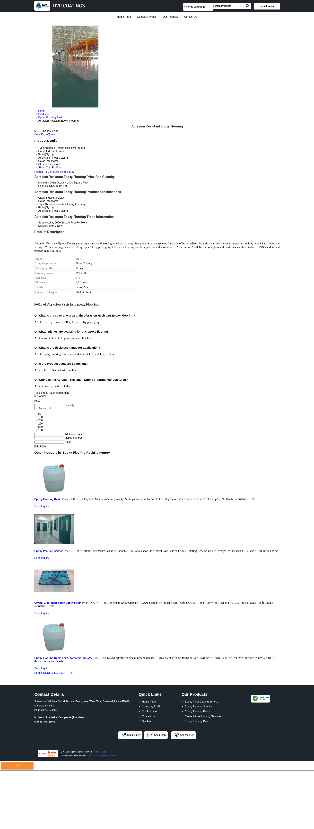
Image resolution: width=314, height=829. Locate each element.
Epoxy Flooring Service (198, 706)
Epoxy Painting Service (48, 551)
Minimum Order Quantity (52, 182)
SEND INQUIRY (43, 673)
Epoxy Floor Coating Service (201, 701)
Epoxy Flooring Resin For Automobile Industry (63, 658)
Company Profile (147, 16)
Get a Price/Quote (44, 134)
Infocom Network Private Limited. (102, 755)
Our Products (170, 16)
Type (41, 204)
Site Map (147, 721)
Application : (149, 499)
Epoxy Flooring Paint (197, 721)
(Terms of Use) (99, 752)
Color (41, 201)
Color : (197, 499)
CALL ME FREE (63, 673)
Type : (177, 499)
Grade (41, 197)
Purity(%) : (218, 499)
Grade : (240, 499)
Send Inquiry (267, 6)
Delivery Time (46, 225)
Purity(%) (43, 207)
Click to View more (49, 164)
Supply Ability (46, 222)
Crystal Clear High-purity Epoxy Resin (57, 602)
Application (44, 210)
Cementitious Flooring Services (203, 716)
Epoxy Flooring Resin (47, 499)
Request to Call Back (46, 171)
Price (41, 185)
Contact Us (190, 16)
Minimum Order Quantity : (111, 499)
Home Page (124, 16)
